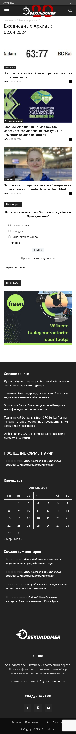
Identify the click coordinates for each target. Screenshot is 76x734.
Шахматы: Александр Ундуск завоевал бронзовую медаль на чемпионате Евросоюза (36, 395)
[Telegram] (38, 708)
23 (18, 525)
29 (9, 533)
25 (38, 525)
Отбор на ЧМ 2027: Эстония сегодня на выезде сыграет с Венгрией (34, 435)
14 (67, 511)
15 (9, 518)
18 (38, 518)
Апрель (30, 20)
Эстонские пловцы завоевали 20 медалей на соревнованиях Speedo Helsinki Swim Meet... (37, 187)
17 (28, 518)
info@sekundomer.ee (51, 681)
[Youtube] (48, 708)
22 (9, 525)
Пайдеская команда (24, 237)
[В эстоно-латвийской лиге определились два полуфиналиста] (38, 54)
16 (18, 518)
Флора (15, 243)
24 (28, 525)
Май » (18, 539)
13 (57, 511)
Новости (9, 179)
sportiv (45, 722)
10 (28, 511)
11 (38, 511)
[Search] (70, 10)
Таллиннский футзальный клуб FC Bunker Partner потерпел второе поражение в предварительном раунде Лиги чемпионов (36, 421)
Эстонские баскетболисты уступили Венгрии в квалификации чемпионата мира (34, 407)
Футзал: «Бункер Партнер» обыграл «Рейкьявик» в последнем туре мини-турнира (36, 383)
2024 (20, 20)
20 (57, 518)
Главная (8, 20)
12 (48, 511)
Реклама (16, 722)
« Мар (8, 539)
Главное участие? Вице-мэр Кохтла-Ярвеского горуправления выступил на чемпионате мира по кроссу (33, 131)
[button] (6, 10)
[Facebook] (27, 708)
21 (67, 518)
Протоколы (31, 722)
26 (48, 525)
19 (48, 518)
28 (67, 525)
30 (18, 533)
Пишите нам (60, 722)
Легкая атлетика (13, 120)
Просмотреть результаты (38, 258)
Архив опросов (16, 267)
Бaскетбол (10, 67)
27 (57, 525)
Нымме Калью (21, 225)
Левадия (17, 231)
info (6, 81)
